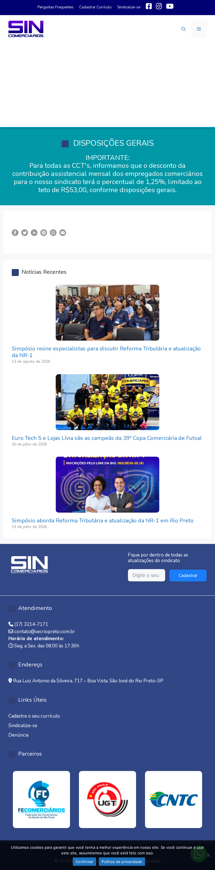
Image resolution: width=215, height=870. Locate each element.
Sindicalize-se (128, 7)
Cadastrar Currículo (95, 7)
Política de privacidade (122, 861)
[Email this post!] (62, 232)
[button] (183, 29)
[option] (41, 800)
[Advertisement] (107, 85)
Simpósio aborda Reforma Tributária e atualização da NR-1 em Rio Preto (102, 520)
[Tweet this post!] (24, 232)
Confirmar (84, 861)
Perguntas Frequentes (56, 7)
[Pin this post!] (43, 232)
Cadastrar (188, 575)
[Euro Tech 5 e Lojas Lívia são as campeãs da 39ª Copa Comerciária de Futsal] (107, 426)
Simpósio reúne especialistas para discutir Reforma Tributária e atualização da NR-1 (106, 352)
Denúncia (18, 735)
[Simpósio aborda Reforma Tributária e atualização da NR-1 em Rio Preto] (107, 509)
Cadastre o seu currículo (34, 716)
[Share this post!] (15, 232)
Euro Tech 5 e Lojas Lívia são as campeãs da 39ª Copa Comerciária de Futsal (107, 438)
